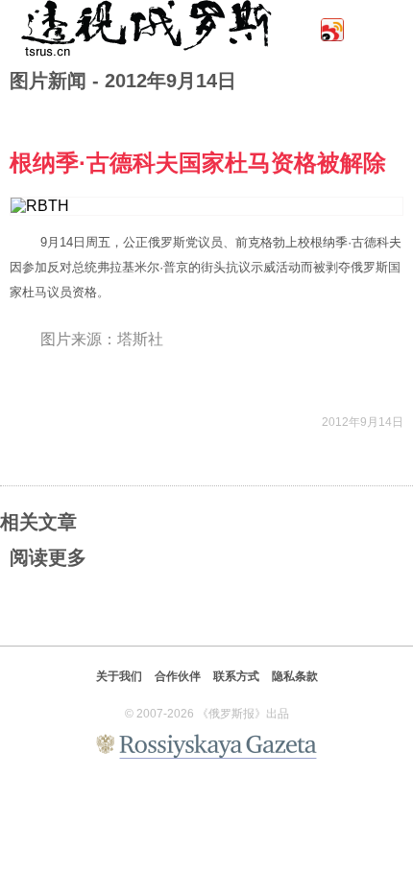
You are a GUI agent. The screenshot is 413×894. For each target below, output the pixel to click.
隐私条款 (295, 676)
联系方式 (236, 676)
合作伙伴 (178, 676)
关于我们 (119, 676)
